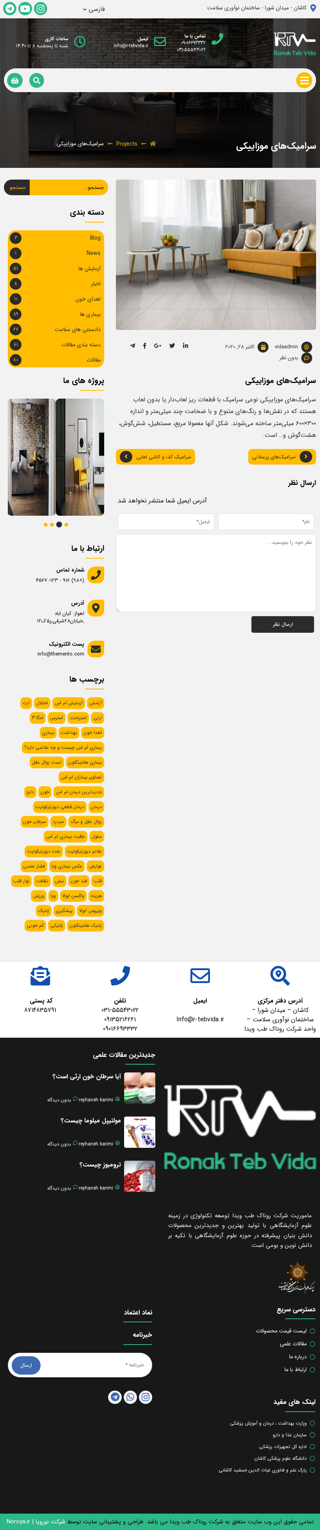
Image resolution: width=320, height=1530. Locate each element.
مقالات (94, 360)
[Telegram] (9, 8)
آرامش (95, 703)
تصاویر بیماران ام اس (81, 777)
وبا (53, 895)
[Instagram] (40, 8)
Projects (126, 144)
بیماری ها (90, 314)
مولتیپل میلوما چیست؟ (91, 1121)
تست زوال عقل (47, 762)
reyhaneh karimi (96, 1100)
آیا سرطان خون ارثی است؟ (87, 1076)
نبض (59, 881)
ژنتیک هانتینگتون (85, 925)
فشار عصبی (34, 866)
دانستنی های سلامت (78, 329)
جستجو (18, 187)
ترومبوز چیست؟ (100, 1165)
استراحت (78, 717)
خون (45, 792)
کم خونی (35, 925)
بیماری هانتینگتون (85, 762)
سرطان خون (34, 821)
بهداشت (69, 732)
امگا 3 (37, 717)
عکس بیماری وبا (67, 866)
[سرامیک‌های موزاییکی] (24, 425)
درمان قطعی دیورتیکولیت (60, 806)
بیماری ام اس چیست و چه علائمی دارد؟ (63, 747)
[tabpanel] (77, 457)
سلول (97, 836)
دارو (30, 792)
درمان (96, 806)
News (94, 253)
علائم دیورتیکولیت (84, 851)
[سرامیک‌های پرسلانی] (72, 425)
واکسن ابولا (73, 895)
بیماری (48, 732)
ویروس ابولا (90, 910)
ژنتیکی (56, 925)
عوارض (95, 866)
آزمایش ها (89, 268)
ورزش (38, 895)
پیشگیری (64, 910)
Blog (95, 238)
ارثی (97, 717)
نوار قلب (21, 881)
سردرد (58, 821)
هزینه (96, 895)
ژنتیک (43, 910)
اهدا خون (93, 732)
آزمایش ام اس (69, 703)
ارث (26, 703)
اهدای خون (88, 299)
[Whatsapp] (130, 1397)
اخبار (96, 284)
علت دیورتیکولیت (43, 851)
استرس (56, 717)
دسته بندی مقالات (81, 344)
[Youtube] (25, 8)
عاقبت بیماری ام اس (65, 836)
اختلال (42, 703)
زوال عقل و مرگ (86, 821)
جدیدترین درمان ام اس (79, 792)
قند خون (79, 881)
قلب (98, 881)
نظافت (42, 881)
